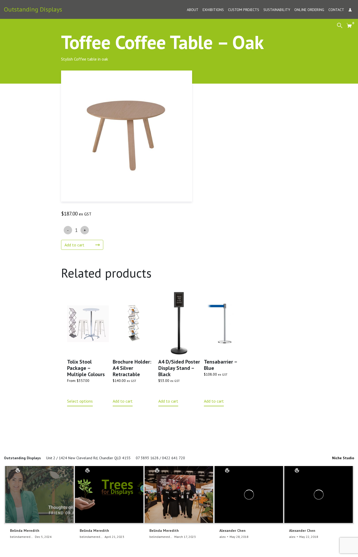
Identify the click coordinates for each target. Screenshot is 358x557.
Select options (80, 401)
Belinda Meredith (24, 530)
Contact (336, 9)
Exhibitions (213, 9)
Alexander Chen (232, 530)
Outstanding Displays (33, 9)
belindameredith (22, 537)
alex (222, 537)
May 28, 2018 (239, 537)
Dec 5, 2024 (43, 537)
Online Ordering (309, 9)
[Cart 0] (349, 25)
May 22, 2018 (308, 537)
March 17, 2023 (185, 537)
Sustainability (276, 9)
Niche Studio (343, 458)
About (192, 9)
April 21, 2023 (114, 537)
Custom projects (243, 9)
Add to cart (74, 244)
